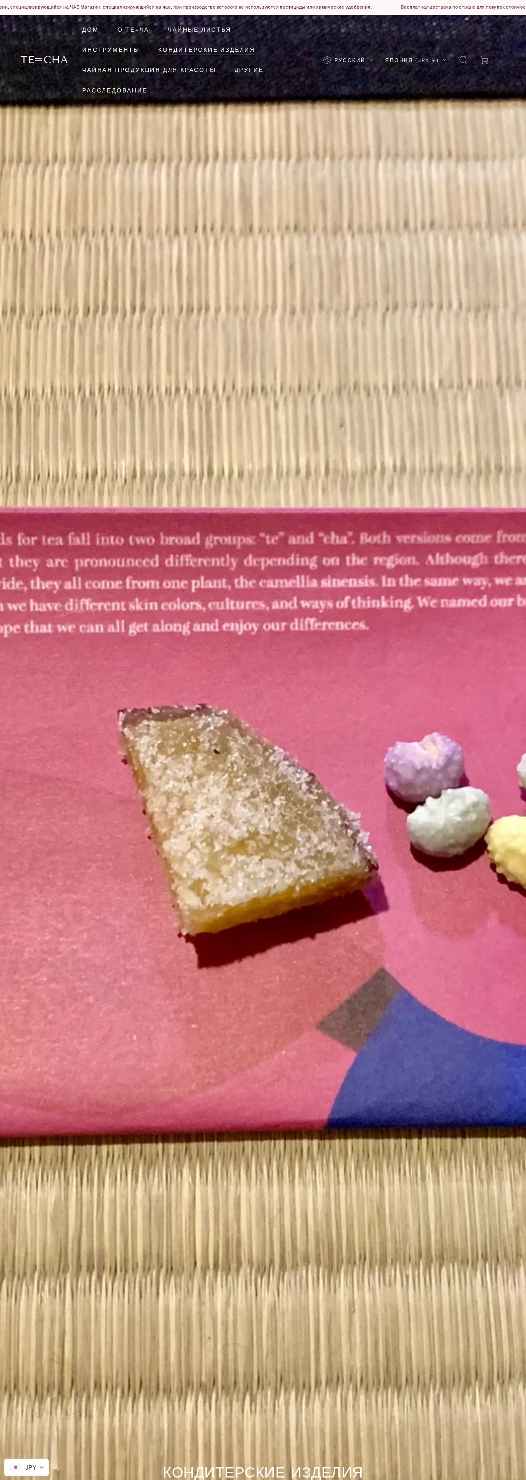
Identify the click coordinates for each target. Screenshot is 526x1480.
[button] (463, 60)
